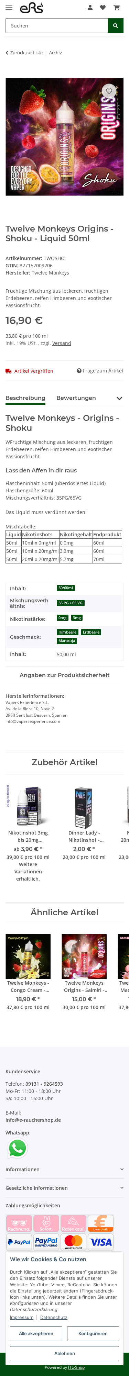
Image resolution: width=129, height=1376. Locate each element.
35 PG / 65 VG (70, 603)
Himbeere (67, 632)
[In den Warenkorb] (11, 74)
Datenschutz (53, 1317)
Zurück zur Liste (26, 52)
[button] (90, 7)
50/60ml (65, 587)
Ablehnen (64, 1353)
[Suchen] (115, 25)
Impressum (21, 1317)
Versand (61, 343)
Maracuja (66, 640)
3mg (77, 617)
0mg (62, 617)
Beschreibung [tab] (25, 398)
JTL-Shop (76, 1367)
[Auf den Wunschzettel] (109, 91)
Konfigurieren (93, 1333)
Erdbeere (91, 632)
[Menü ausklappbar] (9, 4)
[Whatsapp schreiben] (18, 1147)
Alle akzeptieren (36, 1333)
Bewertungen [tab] (76, 398)
